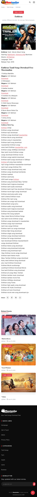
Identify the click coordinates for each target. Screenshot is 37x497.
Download (4, 78)
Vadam (4, 397)
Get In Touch (5, 430)
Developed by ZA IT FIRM (18, 494)
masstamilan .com (21, 147)
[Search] (30, 2)
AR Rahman (10, 57)
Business (3, 469)
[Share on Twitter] (7, 297)
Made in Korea (6, 339)
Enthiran (4, 128)
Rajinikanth (11, 54)
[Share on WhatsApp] (20, 297)
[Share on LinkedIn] (16, 297)
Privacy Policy (5, 440)
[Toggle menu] (34, 2)
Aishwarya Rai (20, 54)
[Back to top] (33, 493)
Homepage (4, 425)
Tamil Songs (10, 7)
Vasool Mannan (6, 368)
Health (3, 460)
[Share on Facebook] (11, 297)
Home (3, 7)
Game (3, 465)
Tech (2, 455)
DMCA (3, 435)
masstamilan (23, 135)
